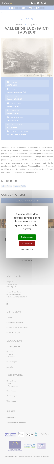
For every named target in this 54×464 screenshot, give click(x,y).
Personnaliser (27, 249)
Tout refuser (27, 243)
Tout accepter (27, 237)
